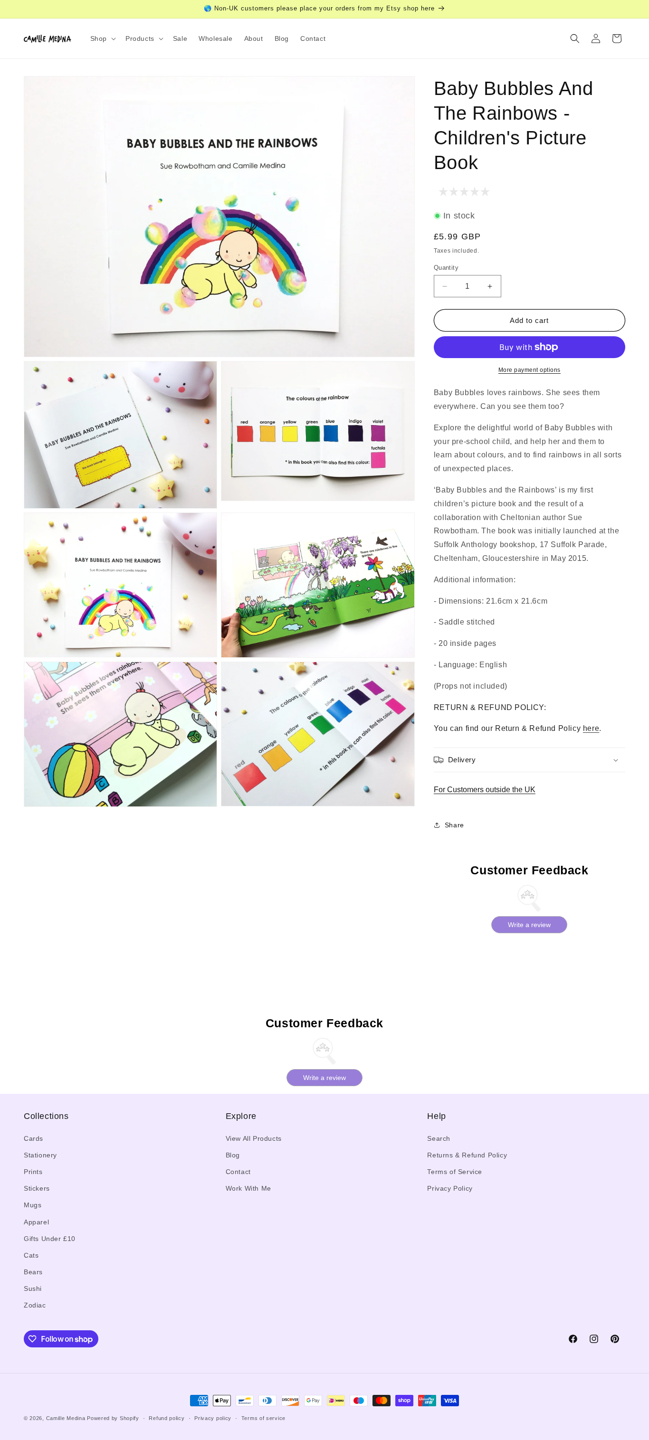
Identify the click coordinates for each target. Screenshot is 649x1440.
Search (438, 1138)
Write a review (529, 924)
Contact (238, 1171)
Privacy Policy (449, 1188)
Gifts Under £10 (50, 1238)
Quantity (446, 267)
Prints (33, 1171)
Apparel (36, 1222)
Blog (233, 1155)
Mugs (32, 1205)
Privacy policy (212, 1418)
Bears (33, 1272)
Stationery (40, 1155)
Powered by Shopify (113, 1418)
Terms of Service (454, 1171)
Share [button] (454, 825)
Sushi (33, 1288)
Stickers (37, 1188)
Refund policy (166, 1418)
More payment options (529, 370)
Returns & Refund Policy (467, 1155)
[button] (102, 38)
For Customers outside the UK (484, 790)
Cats (31, 1255)
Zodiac (35, 1305)
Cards (33, 1138)
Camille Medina (66, 1418)
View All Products (254, 1138)
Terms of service (263, 1418)
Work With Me (248, 1188)
